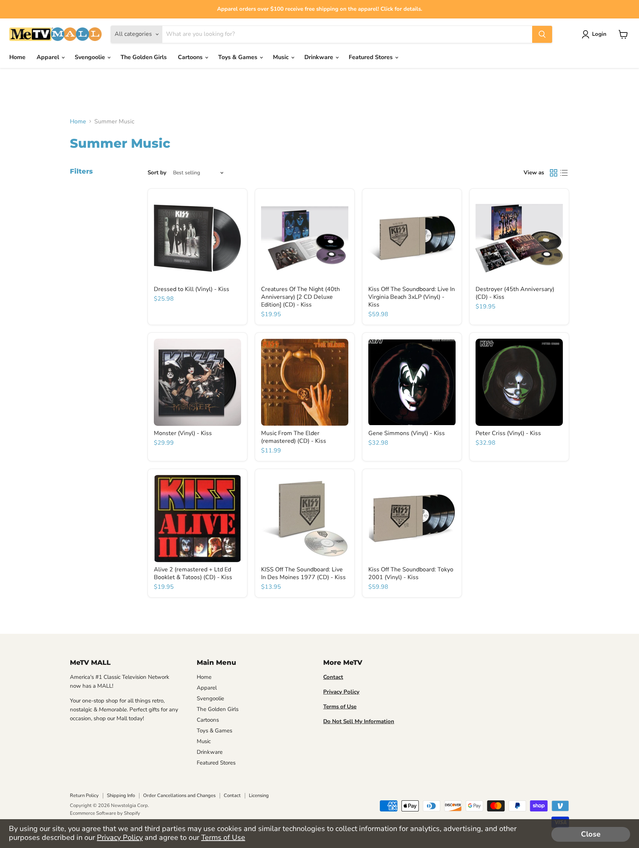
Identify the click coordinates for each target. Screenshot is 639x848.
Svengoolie (90, 57)
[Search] (542, 34)
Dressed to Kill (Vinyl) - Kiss (191, 289)
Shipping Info (121, 795)
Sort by (157, 173)
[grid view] (553, 173)
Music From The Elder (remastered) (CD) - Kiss (293, 437)
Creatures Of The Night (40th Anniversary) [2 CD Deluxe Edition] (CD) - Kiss (300, 297)
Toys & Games (238, 57)
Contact (232, 795)
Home (17, 57)
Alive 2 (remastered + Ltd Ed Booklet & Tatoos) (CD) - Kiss (193, 573)
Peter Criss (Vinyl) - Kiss (508, 433)
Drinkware (319, 57)
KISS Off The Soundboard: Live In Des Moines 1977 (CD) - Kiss (303, 573)
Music (281, 57)
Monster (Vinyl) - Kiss (183, 433)
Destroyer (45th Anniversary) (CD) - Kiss (515, 293)
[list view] (564, 173)
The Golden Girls (144, 57)
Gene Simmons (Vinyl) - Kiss (406, 433)
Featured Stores (371, 57)
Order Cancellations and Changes (179, 795)
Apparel (49, 57)
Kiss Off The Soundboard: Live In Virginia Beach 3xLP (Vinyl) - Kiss (411, 297)
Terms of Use (223, 837)
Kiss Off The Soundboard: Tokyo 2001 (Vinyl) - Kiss (410, 573)
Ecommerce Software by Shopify (105, 813)
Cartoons (191, 57)
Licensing (259, 795)
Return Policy (84, 795)
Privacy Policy (120, 837)
